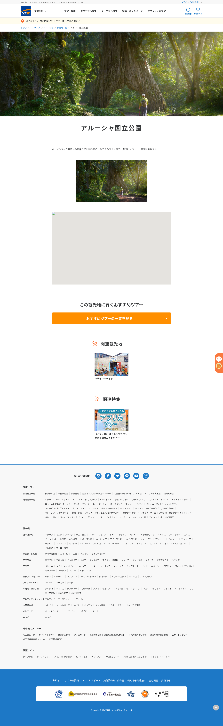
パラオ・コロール (94, 517)
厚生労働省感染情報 (159, 634)
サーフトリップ (43, 656)
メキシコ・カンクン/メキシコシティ (175, 512)
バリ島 (92, 566)
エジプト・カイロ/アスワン (85, 499)
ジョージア (104, 576)
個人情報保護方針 (136, 680)
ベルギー (134, 534)
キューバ (106, 588)
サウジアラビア (98, 554)
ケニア (83, 560)
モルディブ (50, 599)
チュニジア (72, 560)
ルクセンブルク (148, 534)
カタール (64, 554)
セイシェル (78, 599)
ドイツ (92, 534)
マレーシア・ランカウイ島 (57, 512)
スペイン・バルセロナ (158, 499)
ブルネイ (73, 570)
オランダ (123, 534)
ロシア (48, 576)
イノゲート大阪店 (152, 493)
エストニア (186, 539)
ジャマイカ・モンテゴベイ (71, 517)
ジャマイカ (118, 588)
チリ (192, 588)
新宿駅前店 (63, 493)
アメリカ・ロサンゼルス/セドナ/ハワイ (102, 512)
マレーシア (118, 566)
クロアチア (85, 543)
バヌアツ (88, 605)
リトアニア (61, 543)
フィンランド (131, 539)
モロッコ (153, 517)
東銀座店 (75, 493)
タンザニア (35, 27)
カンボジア (81, 566)
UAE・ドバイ (106, 499)
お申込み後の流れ (46, 634)
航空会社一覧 (29, 634)
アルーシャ (49, 27)
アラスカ (60, 582)
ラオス (178, 566)
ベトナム (49, 566)
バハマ (96, 588)
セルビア (49, 547)
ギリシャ (73, 543)
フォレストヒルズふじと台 (135, 656)
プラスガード (80, 634)
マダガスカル (162, 560)
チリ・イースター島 (137, 517)
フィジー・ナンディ (134, 503)
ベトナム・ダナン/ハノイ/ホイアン (161, 503)
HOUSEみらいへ (112, 656)
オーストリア (60, 539)
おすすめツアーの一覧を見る (109, 318)
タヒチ (48, 605)
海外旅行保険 (64, 634)
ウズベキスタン (119, 576)
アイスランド (116, 539)
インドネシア (126, 508)
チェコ (48, 539)
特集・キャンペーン (132, 11)
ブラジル (167, 588)
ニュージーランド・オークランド (107, 503)
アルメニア (72, 576)
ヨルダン (84, 554)
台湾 (89, 570)
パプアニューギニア (89, 611)
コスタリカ (85, 588)
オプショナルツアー (158, 11)
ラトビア (49, 543)
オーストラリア (167, 517)
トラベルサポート (91, 680)
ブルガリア (128, 543)
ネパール (155, 566)
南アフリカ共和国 (110, 560)
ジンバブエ (137, 560)
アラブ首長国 (51, 554)
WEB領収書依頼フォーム (34, 639)
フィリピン (68, 566)
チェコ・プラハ (122, 499)
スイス (187, 534)
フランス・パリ (139, 499)
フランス (102, 534)
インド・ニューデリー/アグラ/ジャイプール (154, 508)
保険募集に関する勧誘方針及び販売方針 (107, 634)
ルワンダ (176, 560)
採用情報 (165, 680)
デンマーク (160, 539)
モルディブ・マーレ (180, 499)
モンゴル (188, 566)
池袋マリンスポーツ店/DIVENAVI (96, 493)
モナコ (112, 534)
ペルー (146, 588)
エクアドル (50, 593)
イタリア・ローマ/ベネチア (57, 499)
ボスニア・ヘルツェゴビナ (176, 543)
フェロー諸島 (62, 547)
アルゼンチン (180, 588)
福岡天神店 (169, 493)
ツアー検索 (70, 11)
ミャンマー (50, 570)
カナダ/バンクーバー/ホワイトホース (139, 512)
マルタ (59, 534)
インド (145, 566)
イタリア (49, 534)
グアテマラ (72, 588)
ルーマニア (141, 543)
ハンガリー (74, 539)
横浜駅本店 (50, 493)
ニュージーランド (70, 611)
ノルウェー (173, 539)
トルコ (74, 554)
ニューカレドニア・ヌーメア (58, 503)
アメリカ (49, 582)
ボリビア (156, 588)
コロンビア (63, 593)
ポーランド (87, 539)
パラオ (111, 605)
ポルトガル (81, 534)
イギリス (162, 534)
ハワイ (48, 617)
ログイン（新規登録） (190, 2)
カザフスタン (146, 576)
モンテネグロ (114, 543)
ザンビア (125, 560)
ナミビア (149, 560)
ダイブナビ (28, 656)
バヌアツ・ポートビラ (115, 517)
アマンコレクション (63, 656)
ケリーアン (96, 656)
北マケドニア (155, 543)
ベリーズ (60, 588)
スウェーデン (146, 539)
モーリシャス (64, 599)
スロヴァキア (101, 539)
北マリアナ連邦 (133, 605)
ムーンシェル (81, 656)
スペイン (69, 534)
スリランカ (167, 566)
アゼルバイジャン (88, 576)
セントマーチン (133, 588)
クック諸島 (100, 605)
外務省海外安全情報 (137, 634)
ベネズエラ (76, 593)
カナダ (70, 582)
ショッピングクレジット (161, 656)
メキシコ (49, 588)
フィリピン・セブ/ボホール (57, 508)
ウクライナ (59, 576)
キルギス (133, 576)
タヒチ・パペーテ (81, 503)
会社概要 (153, 680)
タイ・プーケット (109, 508)
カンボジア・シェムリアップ (85, 508)
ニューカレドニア (62, 605)
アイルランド (175, 534)
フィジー (77, 605)
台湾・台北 (77, 512)
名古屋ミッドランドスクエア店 (128, 493)
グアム (120, 605)
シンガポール (132, 566)
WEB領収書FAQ (55, 639)
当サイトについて (180, 634)
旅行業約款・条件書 (114, 680)
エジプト (49, 560)
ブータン (62, 570)
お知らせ (57, 680)
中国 (82, 570)
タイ (58, 566)
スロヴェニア (99, 543)
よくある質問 (72, 680)
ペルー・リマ (51, 517)
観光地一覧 (62, 27)
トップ (24, 27)
